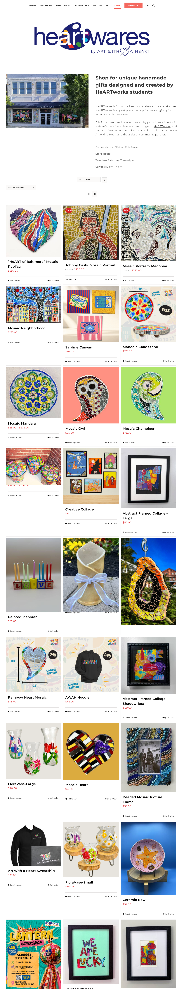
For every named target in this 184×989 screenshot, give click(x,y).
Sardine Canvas (78, 347)
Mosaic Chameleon (139, 428)
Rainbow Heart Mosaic (27, 697)
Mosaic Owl (75, 428)
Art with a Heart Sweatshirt (31, 871)
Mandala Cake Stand (140, 347)
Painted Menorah (23, 617)
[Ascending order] (104, 180)
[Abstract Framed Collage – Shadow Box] (148, 665)
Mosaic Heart (76, 785)
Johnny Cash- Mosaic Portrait (90, 265)
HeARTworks (162, 126)
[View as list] (94, 194)
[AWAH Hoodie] (91, 664)
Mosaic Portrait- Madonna (145, 266)
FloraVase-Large (22, 784)
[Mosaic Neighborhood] (33, 304)
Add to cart (15, 281)
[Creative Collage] (91, 476)
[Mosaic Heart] (91, 751)
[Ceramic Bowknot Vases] (91, 565)
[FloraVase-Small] (91, 849)
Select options (73, 361)
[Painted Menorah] (33, 575)
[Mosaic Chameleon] (148, 395)
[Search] (150, 5)
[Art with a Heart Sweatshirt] (33, 844)
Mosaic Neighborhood (27, 328)
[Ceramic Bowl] (148, 858)
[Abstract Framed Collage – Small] (148, 954)
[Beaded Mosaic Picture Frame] (148, 757)
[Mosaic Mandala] (33, 392)
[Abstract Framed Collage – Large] (148, 478)
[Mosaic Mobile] (148, 570)
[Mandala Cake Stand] (148, 314)
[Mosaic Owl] (91, 395)
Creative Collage (79, 509)
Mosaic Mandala (22, 423)
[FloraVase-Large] (33, 751)
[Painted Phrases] (91, 952)
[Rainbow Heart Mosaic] (33, 664)
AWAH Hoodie (77, 697)
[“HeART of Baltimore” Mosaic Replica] (33, 231)
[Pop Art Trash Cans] (33, 462)
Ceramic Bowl (135, 900)
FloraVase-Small (79, 882)
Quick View (54, 281)
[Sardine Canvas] (91, 314)
